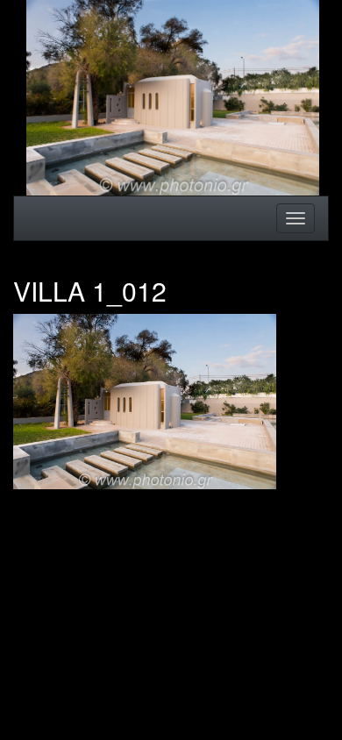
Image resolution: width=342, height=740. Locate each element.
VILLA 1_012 (90, 291)
